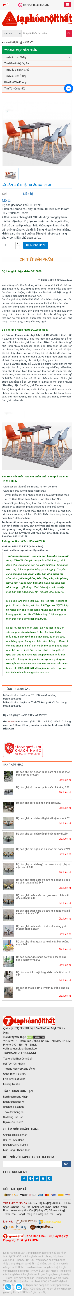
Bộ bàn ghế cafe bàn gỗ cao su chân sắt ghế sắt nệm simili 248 (43, 866)
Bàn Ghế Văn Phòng (15, 82)
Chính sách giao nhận (15, 1134)
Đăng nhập (11, 42)
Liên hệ (28, 194)
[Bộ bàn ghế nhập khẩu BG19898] (37, 132)
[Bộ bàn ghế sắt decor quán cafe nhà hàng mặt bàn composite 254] (8, 776)
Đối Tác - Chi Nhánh (14, 1063)
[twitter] (36, 1178)
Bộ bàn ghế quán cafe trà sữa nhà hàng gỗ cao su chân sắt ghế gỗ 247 (43, 881)
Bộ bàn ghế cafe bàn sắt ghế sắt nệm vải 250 (42, 833)
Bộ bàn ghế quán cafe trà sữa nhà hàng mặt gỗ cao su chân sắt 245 (43, 912)
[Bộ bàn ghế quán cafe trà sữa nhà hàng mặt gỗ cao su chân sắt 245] (8, 915)
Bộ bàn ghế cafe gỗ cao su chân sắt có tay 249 (43, 849)
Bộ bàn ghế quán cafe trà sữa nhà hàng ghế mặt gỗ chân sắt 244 (41, 927)
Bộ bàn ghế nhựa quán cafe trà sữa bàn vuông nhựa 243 (42, 943)
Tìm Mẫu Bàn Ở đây (15, 57)
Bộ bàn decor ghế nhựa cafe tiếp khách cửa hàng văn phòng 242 (41, 958)
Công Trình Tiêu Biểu (14, 1073)
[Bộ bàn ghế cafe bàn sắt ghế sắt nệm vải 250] (8, 838)
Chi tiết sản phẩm (36, 259)
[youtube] (43, 1178)
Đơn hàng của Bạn (13, 1106)
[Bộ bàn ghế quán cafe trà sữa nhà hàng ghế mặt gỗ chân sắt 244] (8, 930)
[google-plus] (30, 1178)
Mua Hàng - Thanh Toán (16, 1150)
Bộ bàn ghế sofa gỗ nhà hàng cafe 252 (38, 802)
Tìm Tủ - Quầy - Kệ (14, 88)
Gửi (66, 1163)
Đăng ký (27, 42)
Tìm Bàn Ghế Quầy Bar (17, 63)
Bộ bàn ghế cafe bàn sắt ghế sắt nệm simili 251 (43, 818)
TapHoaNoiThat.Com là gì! (18, 1058)
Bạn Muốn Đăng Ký (13, 1101)
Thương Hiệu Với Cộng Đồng (19, 1068)
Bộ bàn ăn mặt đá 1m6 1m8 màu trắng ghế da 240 (42, 989)
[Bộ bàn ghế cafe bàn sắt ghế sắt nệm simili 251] (8, 822)
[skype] (49, 1178)
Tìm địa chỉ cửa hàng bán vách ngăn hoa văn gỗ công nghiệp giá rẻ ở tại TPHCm (37, 1274)
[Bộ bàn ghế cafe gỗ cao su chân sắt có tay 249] (8, 853)
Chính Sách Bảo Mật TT (16, 1145)
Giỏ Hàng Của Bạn (13, 1117)
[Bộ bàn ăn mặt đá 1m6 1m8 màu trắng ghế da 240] (8, 992)
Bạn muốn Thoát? (13, 1122)
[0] (4, 5)
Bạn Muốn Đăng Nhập (15, 1096)
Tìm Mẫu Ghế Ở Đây (15, 76)
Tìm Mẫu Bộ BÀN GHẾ (16, 69)
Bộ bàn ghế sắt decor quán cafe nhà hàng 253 (42, 787)
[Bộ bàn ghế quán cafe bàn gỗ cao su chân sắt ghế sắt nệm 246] (8, 899)
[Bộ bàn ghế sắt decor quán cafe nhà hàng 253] (8, 791)
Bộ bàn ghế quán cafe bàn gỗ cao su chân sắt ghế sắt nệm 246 (42, 896)
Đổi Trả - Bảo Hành (13, 1140)
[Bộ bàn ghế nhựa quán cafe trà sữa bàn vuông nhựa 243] (8, 945)
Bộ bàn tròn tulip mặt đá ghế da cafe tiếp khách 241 (43, 974)
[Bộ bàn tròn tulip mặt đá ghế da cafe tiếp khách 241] (8, 976)
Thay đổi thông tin (13, 1112)
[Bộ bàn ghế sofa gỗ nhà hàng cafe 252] (8, 807)
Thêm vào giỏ (34, 245)
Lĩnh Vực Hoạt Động (14, 1078)
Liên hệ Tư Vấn (11, 1084)
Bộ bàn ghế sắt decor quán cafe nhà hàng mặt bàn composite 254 (43, 773)
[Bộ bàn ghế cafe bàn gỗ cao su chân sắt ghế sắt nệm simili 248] (8, 868)
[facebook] (24, 1178)
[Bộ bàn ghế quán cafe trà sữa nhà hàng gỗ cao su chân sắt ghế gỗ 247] (8, 884)
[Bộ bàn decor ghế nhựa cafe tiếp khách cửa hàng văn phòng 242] (8, 961)
